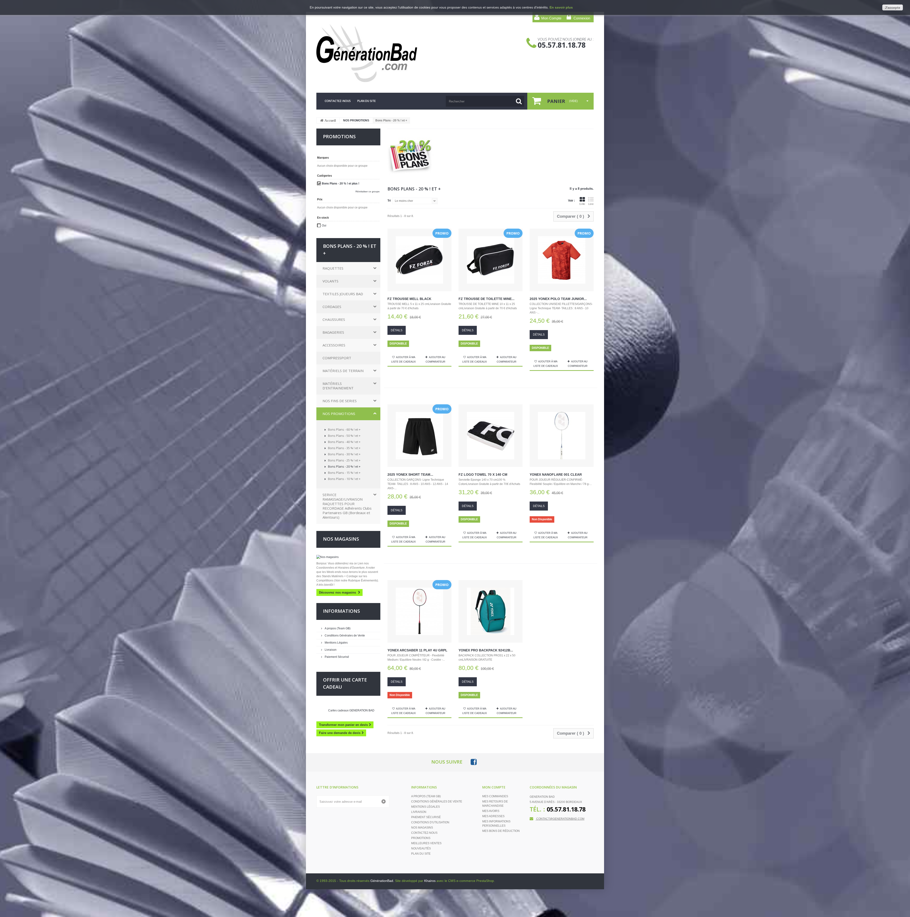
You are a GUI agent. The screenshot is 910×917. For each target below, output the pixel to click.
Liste (591, 204)
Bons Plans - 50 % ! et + (343, 435)
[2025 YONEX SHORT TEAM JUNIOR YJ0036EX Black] (419, 435)
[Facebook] (474, 761)
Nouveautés (421, 848)
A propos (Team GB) (337, 628)
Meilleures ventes (426, 843)
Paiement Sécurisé (336, 657)
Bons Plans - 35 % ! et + (343, 448)
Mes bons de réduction (501, 831)
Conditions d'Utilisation (430, 822)
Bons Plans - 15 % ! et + (343, 472)
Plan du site (421, 853)
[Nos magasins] (348, 557)
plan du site (366, 101)
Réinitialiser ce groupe (367, 191)
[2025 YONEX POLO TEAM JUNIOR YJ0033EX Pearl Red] (561, 260)
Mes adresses (493, 816)
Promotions (420, 838)
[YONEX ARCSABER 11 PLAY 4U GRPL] (419, 611)
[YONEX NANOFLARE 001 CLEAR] (561, 435)
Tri (389, 200)
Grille (582, 204)
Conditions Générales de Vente (344, 635)
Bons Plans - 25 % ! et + (343, 460)
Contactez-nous (424, 832)
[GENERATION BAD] (360, 53)
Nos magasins (341, 539)
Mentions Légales (336, 642)
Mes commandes (495, 796)
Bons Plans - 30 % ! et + (343, 454)
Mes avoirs (490, 811)
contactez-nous (338, 101)
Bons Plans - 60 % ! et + (343, 429)
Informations (341, 611)
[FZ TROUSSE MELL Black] (419, 260)
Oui (324, 225)
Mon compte (493, 787)
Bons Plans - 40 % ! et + (343, 442)
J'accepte (892, 7)
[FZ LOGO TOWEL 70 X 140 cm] (490, 435)
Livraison (330, 649)
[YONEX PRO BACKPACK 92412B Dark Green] (490, 611)
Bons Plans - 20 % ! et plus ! (340, 183)
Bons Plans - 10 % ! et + (343, 479)
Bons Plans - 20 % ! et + (343, 466)
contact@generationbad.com (560, 818)
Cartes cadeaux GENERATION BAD (351, 710)
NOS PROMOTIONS (356, 120)
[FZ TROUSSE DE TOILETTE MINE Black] (490, 260)
